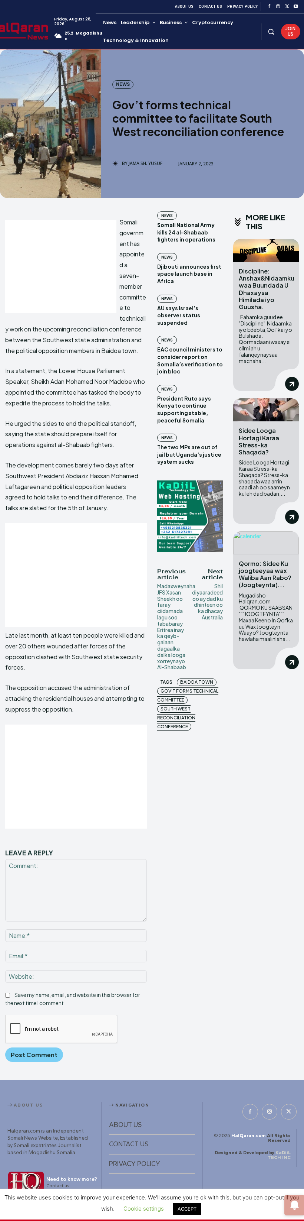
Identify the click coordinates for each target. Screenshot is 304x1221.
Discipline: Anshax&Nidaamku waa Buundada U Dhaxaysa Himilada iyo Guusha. (266, 289)
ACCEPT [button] (187, 1209)
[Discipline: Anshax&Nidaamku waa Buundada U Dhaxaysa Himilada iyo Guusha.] (266, 250)
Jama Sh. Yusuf (145, 163)
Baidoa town (196, 682)
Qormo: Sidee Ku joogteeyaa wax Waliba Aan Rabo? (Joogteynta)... (265, 574)
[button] (271, 31)
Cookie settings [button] (143, 1208)
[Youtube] (295, 6)
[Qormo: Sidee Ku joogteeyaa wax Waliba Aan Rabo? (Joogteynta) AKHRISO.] (266, 542)
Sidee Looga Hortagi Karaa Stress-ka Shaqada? (259, 441)
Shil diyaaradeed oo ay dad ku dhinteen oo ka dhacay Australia (207, 602)
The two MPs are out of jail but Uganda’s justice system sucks (189, 454)
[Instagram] (278, 6)
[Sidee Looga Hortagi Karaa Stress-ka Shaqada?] (266, 409)
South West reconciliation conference (176, 717)
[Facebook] (269, 6)
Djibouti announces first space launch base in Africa (189, 273)
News (123, 84)
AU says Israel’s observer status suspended (178, 315)
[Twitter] (286, 6)
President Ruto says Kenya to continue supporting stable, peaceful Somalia (184, 409)
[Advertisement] (60, 266)
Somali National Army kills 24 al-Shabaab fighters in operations (186, 232)
